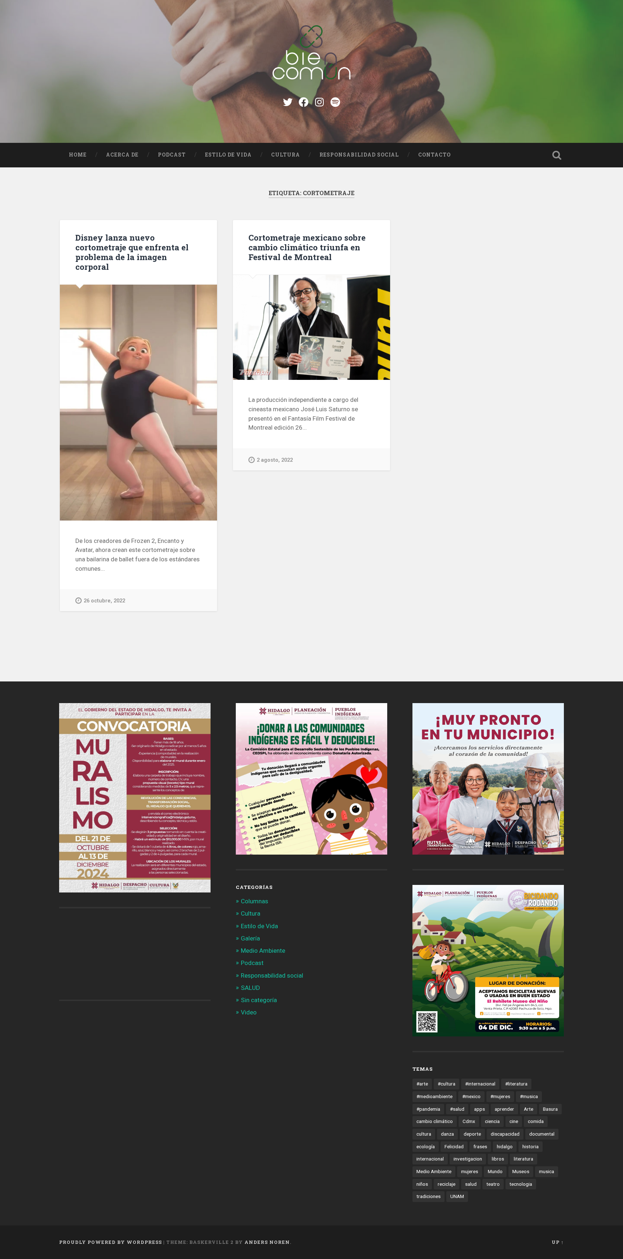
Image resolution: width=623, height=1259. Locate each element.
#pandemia (428, 1109)
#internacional (480, 1084)
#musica (529, 1096)
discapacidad (505, 1134)
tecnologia (520, 1184)
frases (480, 1146)
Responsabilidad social (359, 155)
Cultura (285, 155)
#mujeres (500, 1096)
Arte (528, 1109)
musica (546, 1171)
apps (479, 1109)
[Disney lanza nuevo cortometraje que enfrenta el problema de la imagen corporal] (138, 403)
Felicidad (454, 1146)
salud (471, 1184)
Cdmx (469, 1121)
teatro (493, 1184)
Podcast (172, 155)
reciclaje (446, 1184)
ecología (425, 1146)
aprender (504, 1109)
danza (447, 1134)
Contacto (434, 155)
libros (498, 1159)
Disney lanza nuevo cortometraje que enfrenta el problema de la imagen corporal (132, 252)
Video (249, 1012)
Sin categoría (259, 1000)
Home (78, 155)
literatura (523, 1159)
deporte (472, 1134)
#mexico (471, 1096)
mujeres (469, 1171)
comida (536, 1121)
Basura (550, 1109)
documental (541, 1134)
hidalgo (505, 1146)
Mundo (495, 1171)
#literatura (516, 1084)
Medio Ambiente (263, 950)
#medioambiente (434, 1096)
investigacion (468, 1159)
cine (513, 1121)
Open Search (556, 155)
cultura (423, 1134)
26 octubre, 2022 (104, 601)
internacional (430, 1159)
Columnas (254, 901)
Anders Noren (267, 1242)
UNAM (457, 1196)
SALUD (250, 987)
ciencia (492, 1121)
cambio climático (434, 1121)
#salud (457, 1109)
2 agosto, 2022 (275, 460)
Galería (250, 938)
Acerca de (122, 155)
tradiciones (428, 1196)
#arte (422, 1084)
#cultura (446, 1084)
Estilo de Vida (228, 155)
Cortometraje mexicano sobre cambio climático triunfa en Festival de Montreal (307, 247)
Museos (520, 1171)
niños (422, 1184)
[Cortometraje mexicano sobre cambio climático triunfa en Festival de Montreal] (311, 327)
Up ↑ (558, 1242)
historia (530, 1146)
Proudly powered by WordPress (110, 1242)
